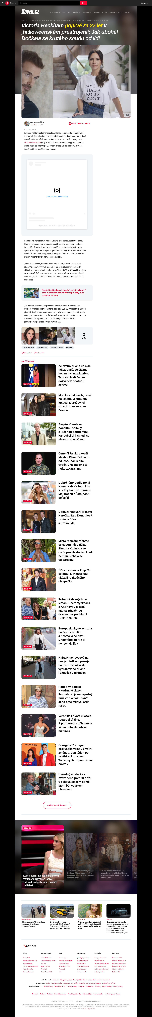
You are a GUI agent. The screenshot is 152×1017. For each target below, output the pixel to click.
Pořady (76, 12)
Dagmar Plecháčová (37, 122)
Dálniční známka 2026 (119, 960)
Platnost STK (116, 972)
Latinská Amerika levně (101, 969)
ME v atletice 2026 (64, 966)
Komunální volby (28, 972)
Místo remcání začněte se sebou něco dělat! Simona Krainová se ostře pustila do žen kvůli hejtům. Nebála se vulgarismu (75, 550)
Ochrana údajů (87, 994)
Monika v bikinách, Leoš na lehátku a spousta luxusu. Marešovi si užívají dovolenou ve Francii (74, 402)
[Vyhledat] (83, 3)
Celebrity (55, 12)
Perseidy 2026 (77, 980)
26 (89, 123)
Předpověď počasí (65, 980)
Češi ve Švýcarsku (100, 966)
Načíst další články (57, 805)
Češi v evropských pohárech (101, 980)
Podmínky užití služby (74, 994)
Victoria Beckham (33, 142)
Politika (67, 12)
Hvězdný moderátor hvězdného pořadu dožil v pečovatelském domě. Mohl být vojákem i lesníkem (74, 782)
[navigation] (2, 3)
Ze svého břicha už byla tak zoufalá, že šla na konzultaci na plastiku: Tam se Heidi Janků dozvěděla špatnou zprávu (74, 375)
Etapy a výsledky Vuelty (48, 960)
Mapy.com (56, 980)
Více (127, 12)
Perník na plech (81, 972)
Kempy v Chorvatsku (100, 958)
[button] (76, 81)
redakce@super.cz (89, 1009)
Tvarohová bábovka (83, 966)
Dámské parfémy (72, 986)
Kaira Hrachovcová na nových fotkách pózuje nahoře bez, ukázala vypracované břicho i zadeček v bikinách (73, 665)
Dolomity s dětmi (99, 972)
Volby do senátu (28, 969)
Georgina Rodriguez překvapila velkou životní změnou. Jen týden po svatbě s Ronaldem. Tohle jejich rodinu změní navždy (75, 754)
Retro (97, 12)
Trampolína (66, 983)
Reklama (42, 994)
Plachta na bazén (56, 983)
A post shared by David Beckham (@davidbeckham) (57, 226)
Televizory (98, 986)
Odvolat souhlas (98, 994)
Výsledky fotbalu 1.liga (65, 960)
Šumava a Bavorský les (101, 963)
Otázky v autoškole (118, 969)
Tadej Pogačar (45, 966)
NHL (60, 972)
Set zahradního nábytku (93, 983)
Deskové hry (90, 986)
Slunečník (74, 983)
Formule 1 (62, 969)
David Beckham (42, 347)
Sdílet (82, 123)
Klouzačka (82, 983)
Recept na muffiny (82, 960)
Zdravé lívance (81, 963)
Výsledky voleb (27, 963)
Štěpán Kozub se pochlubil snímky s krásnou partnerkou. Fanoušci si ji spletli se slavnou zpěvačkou (73, 432)
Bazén (48, 983)
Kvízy (104, 12)
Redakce (50, 994)
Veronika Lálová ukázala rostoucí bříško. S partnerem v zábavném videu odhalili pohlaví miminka (75, 723)
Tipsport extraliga (64, 963)
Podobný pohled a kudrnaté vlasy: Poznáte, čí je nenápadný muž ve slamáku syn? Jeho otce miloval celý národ (75, 696)
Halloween (69, 347)
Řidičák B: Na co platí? (119, 966)
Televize (87, 12)
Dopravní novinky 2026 (119, 963)
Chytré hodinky (106, 986)
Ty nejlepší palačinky (83, 958)
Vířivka (113, 983)
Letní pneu (81, 986)
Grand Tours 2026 (46, 972)
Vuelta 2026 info (46, 958)
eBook (73, 123)
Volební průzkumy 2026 (30, 960)
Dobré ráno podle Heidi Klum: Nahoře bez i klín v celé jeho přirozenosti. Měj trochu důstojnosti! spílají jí (74, 490)
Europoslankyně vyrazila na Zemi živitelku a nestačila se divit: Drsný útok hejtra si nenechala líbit (75, 636)
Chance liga (62, 958)
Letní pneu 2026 (117, 958)
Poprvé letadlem (99, 960)
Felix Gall (44, 969)
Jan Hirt (43, 963)
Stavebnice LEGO (59, 986)
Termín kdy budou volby (30, 966)
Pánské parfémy (118, 986)
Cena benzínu (87, 980)
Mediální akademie (60, 994)
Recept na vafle (81, 969)
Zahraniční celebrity (57, 347)
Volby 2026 (26, 958)
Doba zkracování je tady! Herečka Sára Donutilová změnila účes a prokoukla (75, 517)
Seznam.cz (145, 3)
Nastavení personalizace (112, 994)
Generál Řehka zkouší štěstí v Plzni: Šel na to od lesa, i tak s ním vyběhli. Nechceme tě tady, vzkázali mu (73, 461)
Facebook (35, 994)
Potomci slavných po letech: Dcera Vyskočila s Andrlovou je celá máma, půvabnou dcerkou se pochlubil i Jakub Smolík (74, 609)
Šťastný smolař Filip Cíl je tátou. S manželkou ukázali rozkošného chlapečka (74, 575)
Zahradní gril (106, 983)
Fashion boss (116, 12)
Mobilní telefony (48, 986)
